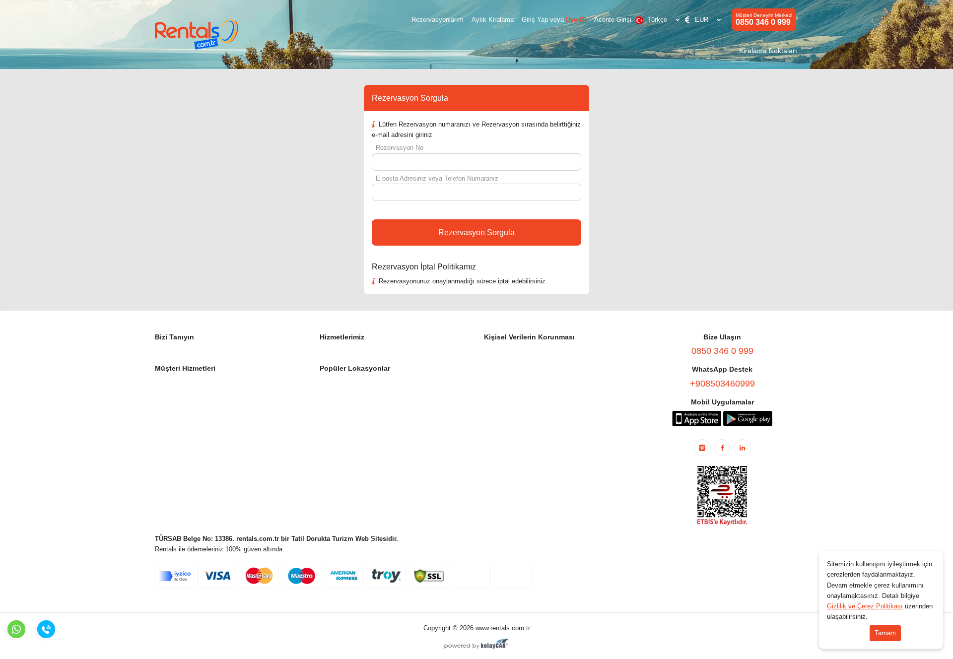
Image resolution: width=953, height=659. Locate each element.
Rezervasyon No (399, 147)
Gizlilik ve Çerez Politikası (865, 606)
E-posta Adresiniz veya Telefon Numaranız (437, 178)
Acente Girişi (612, 19)
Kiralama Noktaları (768, 51)
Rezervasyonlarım (437, 19)
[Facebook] (722, 447)
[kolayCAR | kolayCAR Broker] (476, 644)
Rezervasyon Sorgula (476, 232)
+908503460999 (722, 384)
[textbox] (659, 20)
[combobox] (659, 20)
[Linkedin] (742, 447)
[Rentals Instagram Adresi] (702, 447)
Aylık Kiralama (493, 19)
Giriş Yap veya (554, 19)
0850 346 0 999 (764, 19)
